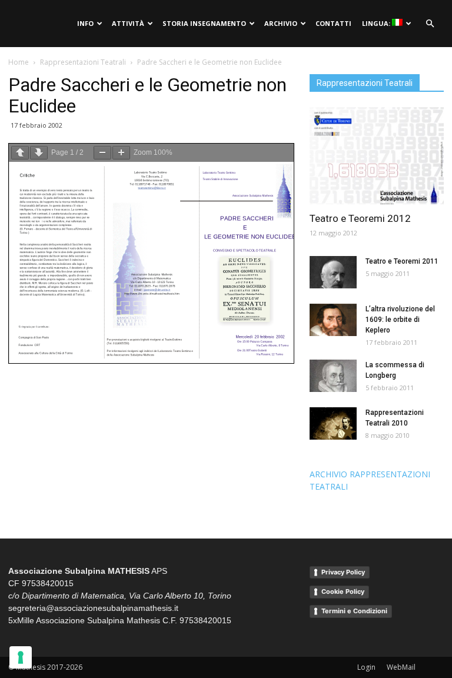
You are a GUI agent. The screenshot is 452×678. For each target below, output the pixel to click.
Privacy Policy (343, 572)
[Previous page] (20, 152)
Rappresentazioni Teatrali (83, 62)
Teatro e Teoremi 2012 (360, 218)
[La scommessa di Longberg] (333, 376)
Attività (128, 23)
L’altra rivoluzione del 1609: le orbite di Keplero (400, 319)
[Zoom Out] (102, 152)
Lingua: (377, 23)
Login (366, 667)
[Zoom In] (121, 152)
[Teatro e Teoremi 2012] (377, 155)
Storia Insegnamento (204, 23)
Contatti (333, 23)
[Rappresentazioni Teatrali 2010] (333, 423)
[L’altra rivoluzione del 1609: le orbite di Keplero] (333, 320)
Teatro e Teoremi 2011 (401, 261)
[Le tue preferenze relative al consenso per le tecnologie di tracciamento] (20, 657)
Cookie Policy (342, 591)
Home (18, 62)
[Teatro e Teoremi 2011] (333, 272)
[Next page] (39, 152)
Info (85, 23)
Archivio (280, 23)
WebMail (401, 667)
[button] (430, 23)
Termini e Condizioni (354, 611)
